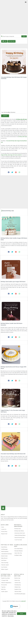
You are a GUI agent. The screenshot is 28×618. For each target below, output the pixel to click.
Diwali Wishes (4, 547)
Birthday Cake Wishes (19, 530)
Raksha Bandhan (4, 551)
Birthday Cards (18, 528)
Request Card (4, 533)
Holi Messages (4, 549)
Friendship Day (18, 584)
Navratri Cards (4, 556)
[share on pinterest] (15, 172)
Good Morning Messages (20, 593)
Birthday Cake (12, 41)
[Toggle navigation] (25, 2)
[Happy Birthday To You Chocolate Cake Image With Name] (14, 398)
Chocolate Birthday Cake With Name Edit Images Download (14, 78)
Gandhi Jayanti (4, 591)
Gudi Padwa (3, 560)
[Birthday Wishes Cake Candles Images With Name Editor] (14, 226)
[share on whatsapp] (19, 172)
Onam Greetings (4, 562)
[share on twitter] (12, 172)
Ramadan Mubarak (18, 550)
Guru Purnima (4, 567)
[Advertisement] (14, 17)
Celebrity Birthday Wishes (20, 535)
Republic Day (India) (5, 578)
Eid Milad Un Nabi (18, 555)
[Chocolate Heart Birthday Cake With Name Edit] (14, 441)
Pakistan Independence (6, 582)
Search (24, 36)
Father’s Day (17, 580)
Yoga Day (3, 587)
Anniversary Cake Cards (20, 533)
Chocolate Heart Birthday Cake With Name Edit (13, 453)
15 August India (4, 580)
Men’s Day (3, 589)
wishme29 (23, 601)
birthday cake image (22, 136)
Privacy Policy (4, 531)
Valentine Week (18, 591)
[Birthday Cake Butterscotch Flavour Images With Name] (14, 354)
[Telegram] (14, 606)
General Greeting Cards (19, 537)
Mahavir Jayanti (4, 569)
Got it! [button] (21, 613)
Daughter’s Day (18, 589)
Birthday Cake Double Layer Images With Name (13, 281)
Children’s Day (17, 587)
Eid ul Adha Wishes (19, 548)
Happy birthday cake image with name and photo (11, 154)
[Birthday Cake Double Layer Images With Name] (14, 269)
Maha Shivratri (4, 558)
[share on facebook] (8, 172)
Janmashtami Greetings (6, 553)
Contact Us (3, 529)
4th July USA (4, 584)
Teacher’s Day (18, 582)
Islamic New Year (18, 553)
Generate (5, 115)
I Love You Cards (18, 539)
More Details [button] (11, 615)
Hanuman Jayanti (5, 564)
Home (5, 41)
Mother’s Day (17, 578)
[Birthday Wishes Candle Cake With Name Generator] (14, 311)
